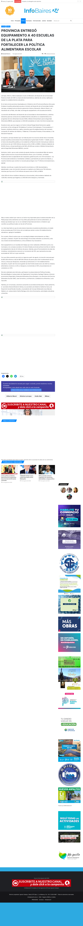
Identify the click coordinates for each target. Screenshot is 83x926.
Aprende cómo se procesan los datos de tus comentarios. (38, 459)
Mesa (47, 396)
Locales (3, 26)
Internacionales (37, 20)
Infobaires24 (48, 899)
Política (23, 20)
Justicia (44, 20)
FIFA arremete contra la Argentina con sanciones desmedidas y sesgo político (46, 477)
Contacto (41, 899)
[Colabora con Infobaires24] (28, 386)
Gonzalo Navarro (6, 53)
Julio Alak (39, 396)
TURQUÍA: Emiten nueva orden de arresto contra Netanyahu (26, 477)
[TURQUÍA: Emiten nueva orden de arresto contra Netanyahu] (28, 469)
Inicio (12, 20)
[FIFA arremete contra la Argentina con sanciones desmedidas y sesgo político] (47, 469)
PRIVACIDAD (35, 899)
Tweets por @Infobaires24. (65, 805)
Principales (17, 20)
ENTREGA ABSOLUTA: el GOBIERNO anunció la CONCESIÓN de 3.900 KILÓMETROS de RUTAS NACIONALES (49, 1)
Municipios (29, 20)
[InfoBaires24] (41, 10)
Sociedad (49, 20)
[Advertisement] (41, 914)
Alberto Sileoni (12, 396)
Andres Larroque (26, 396)
